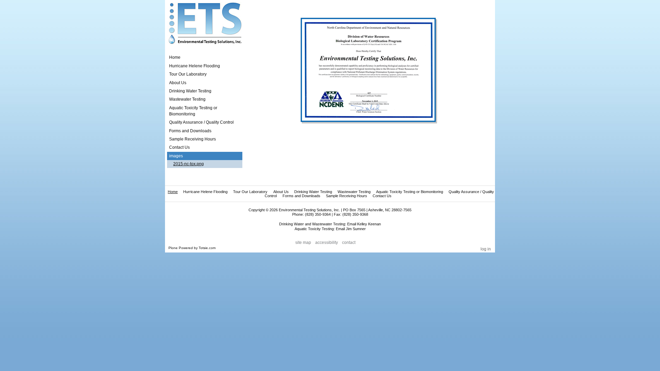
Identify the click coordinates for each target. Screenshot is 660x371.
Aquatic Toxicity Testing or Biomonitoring (409, 192)
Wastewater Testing (354, 192)
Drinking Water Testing (313, 192)
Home (174, 57)
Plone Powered (180, 248)
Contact (348, 242)
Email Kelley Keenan (364, 224)
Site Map (303, 242)
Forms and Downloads (301, 196)
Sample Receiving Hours (346, 196)
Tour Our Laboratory (250, 192)
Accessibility (326, 242)
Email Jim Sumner (351, 229)
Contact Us (382, 196)
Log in (486, 249)
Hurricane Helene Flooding (205, 192)
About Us (281, 192)
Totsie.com (207, 248)
